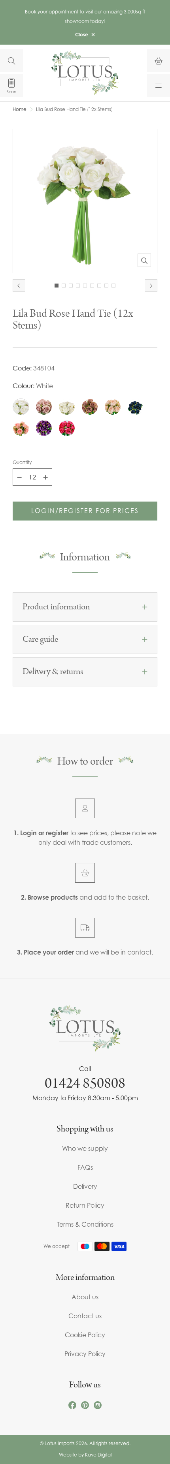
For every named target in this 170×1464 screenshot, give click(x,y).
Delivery (85, 1186)
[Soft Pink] (21, 428)
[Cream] (67, 406)
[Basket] (158, 60)
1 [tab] (57, 286)
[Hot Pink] (67, 428)
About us (85, 1297)
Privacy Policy (85, 1354)
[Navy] (135, 406)
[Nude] (112, 406)
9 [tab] (113, 286)
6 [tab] (92, 286)
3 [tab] (71, 286)
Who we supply (85, 1148)
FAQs (85, 1167)
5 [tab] (85, 286)
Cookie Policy (85, 1335)
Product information (56, 607)
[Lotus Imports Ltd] (85, 73)
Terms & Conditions (85, 1224)
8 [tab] (106, 286)
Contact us (85, 1316)
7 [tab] (99, 286)
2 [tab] (64, 286)
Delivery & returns (53, 672)
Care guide (40, 639)
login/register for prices (85, 511)
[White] (21, 406)
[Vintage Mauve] (89, 406)
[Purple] (44, 428)
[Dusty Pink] (44, 406)
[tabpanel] (85, 201)
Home (19, 109)
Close (81, 35)
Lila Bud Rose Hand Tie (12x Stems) (74, 109)
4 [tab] (78, 286)
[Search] (11, 60)
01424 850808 (85, 1083)
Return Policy (85, 1205)
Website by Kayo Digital (85, 1455)
